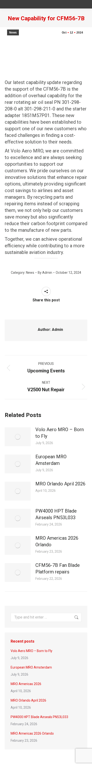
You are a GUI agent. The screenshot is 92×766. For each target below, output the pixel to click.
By (45, 272)
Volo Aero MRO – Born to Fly (59, 433)
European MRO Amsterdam (51, 460)
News (13, 32)
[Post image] (18, 436)
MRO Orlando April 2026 (60, 484)
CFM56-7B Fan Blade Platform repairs (57, 568)
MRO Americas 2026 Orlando (56, 541)
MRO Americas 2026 (26, 684)
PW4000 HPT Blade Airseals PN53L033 (56, 514)
